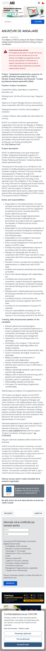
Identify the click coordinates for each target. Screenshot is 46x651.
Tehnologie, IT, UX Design (15, 551)
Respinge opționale (23, 633)
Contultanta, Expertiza (14, 565)
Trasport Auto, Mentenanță (16, 570)
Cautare (38, 22)
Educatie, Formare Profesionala (18, 549)
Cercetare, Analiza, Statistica (16, 563)
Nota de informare (10, 628)
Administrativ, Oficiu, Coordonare (18, 553)
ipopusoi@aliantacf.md (17, 431)
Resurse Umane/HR (13, 558)
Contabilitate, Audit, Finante (16, 546)
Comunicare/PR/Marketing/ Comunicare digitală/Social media (20, 542)
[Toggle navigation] (39, 3)
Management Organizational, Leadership (21, 568)
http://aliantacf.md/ (12, 144)
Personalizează (23, 639)
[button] (43, 3)
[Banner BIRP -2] (23, 11)
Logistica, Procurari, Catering (16, 561)
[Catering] (23, 598)
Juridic (7, 556)
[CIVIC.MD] (8, 3)
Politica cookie (24, 628)
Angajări (5, 37)
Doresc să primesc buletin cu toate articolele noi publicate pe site (23, 576)
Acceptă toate (23, 644)
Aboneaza (10, 583)
